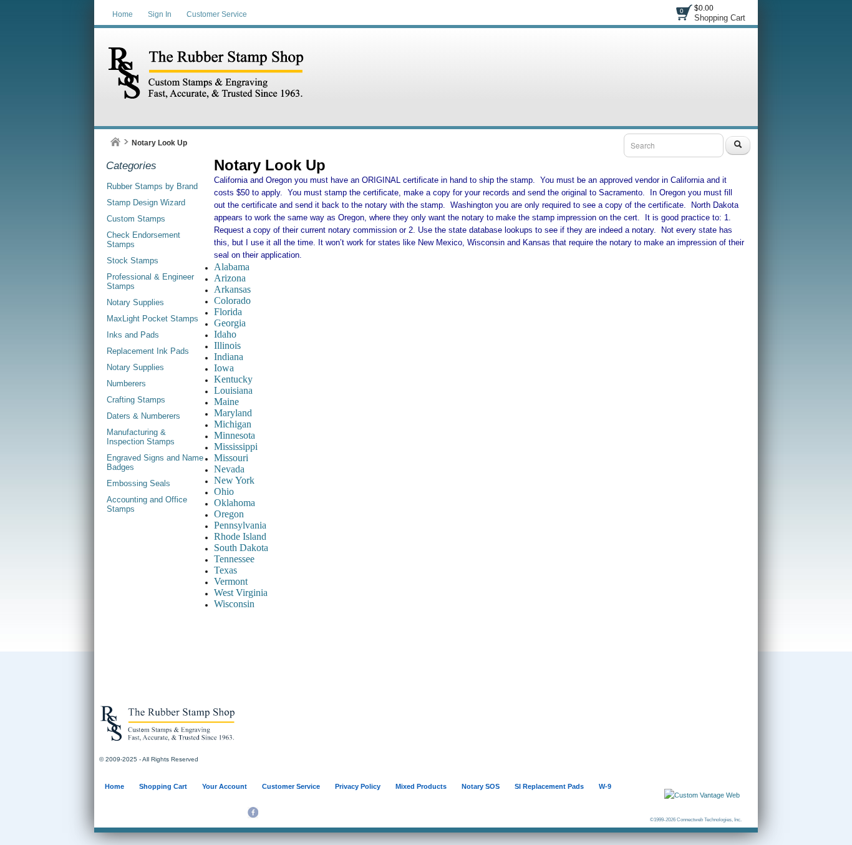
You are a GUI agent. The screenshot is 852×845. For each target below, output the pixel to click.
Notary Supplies (135, 302)
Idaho (225, 334)
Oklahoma (234, 502)
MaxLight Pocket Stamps (152, 318)
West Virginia (241, 592)
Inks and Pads (133, 334)
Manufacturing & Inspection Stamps (141, 436)
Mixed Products (421, 786)
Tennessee (234, 559)
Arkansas (232, 289)
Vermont (231, 581)
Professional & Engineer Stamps (150, 281)
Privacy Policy (357, 786)
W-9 (605, 786)
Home (122, 14)
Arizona (230, 278)
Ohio (224, 491)
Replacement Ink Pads (148, 351)
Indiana (228, 356)
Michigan (232, 424)
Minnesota (234, 435)
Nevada (229, 469)
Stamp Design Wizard (146, 202)
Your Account (224, 786)
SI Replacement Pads (549, 786)
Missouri (231, 457)
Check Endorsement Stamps (143, 239)
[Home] (115, 142)
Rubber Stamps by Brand (152, 186)
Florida (228, 311)
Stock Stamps (132, 260)
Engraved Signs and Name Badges (155, 462)
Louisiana (233, 390)
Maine (226, 401)
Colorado (232, 300)
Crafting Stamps (136, 399)
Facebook (253, 812)
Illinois (227, 345)
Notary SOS (481, 786)
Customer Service (216, 14)
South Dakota (241, 547)
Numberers (126, 383)
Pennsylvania (240, 525)
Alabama (231, 266)
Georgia (230, 323)
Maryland (233, 413)
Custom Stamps (136, 218)
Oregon (229, 514)
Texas (225, 570)
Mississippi (236, 446)
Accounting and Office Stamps (147, 504)
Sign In (160, 14)
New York (234, 480)
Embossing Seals (138, 483)
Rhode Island (240, 536)
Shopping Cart (719, 17)
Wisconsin (234, 603)
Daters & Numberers (143, 416)
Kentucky (233, 379)
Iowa (224, 368)
